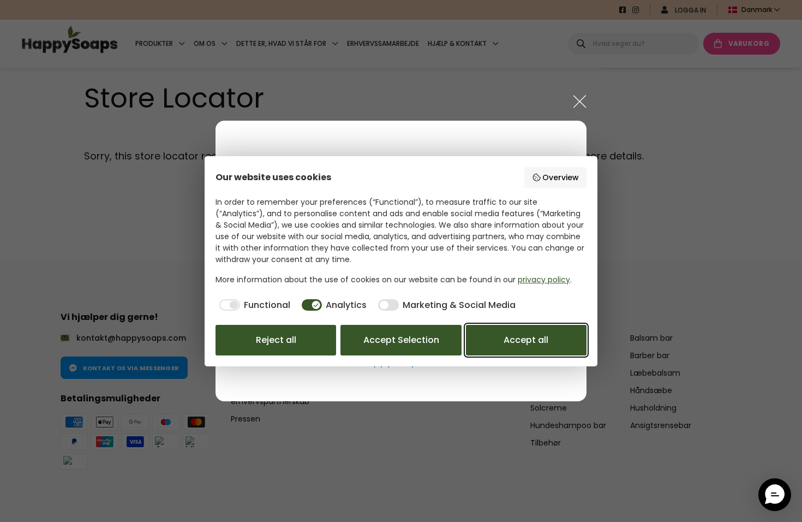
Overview (560, 177)
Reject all (276, 340)
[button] (774, 494)
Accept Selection (401, 340)
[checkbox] (253, 305)
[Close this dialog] (579, 101)
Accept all (526, 340)
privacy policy (544, 279)
